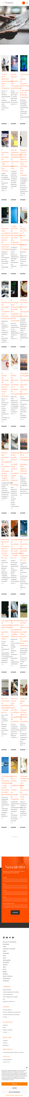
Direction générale (7, 1009)
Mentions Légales (19, 1095)
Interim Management (8, 994)
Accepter (14, 1084)
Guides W (5, 1043)
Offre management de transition (10, 996)
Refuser (14, 1088)
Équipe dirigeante (7, 989)
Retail (4, 1027)
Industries (5, 1025)
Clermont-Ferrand (9, 949)
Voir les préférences (14, 1092)
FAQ (4, 999)
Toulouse (6, 981)
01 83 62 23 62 (6, 1062)
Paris (4, 969)
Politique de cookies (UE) (9, 1001)
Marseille (6, 962)
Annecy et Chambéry (9, 942)
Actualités (5, 1040)
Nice (4, 967)
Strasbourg (6, 978)
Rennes (5, 974)
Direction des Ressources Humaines (11, 1014)
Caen (4, 946)
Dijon (5, 951)
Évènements (6, 1045)
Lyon (4, 958)
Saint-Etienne (7, 976)
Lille (4, 955)
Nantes (5, 965)
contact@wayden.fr (7, 1059)
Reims (5, 971)
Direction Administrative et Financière (12, 1012)
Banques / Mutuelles (7, 1030)
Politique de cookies (10, 1095)
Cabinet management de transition (11, 992)
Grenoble (6, 953)
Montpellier (7, 960)
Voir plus (5, 1017)
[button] (27, 1067)
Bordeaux (6, 944)
